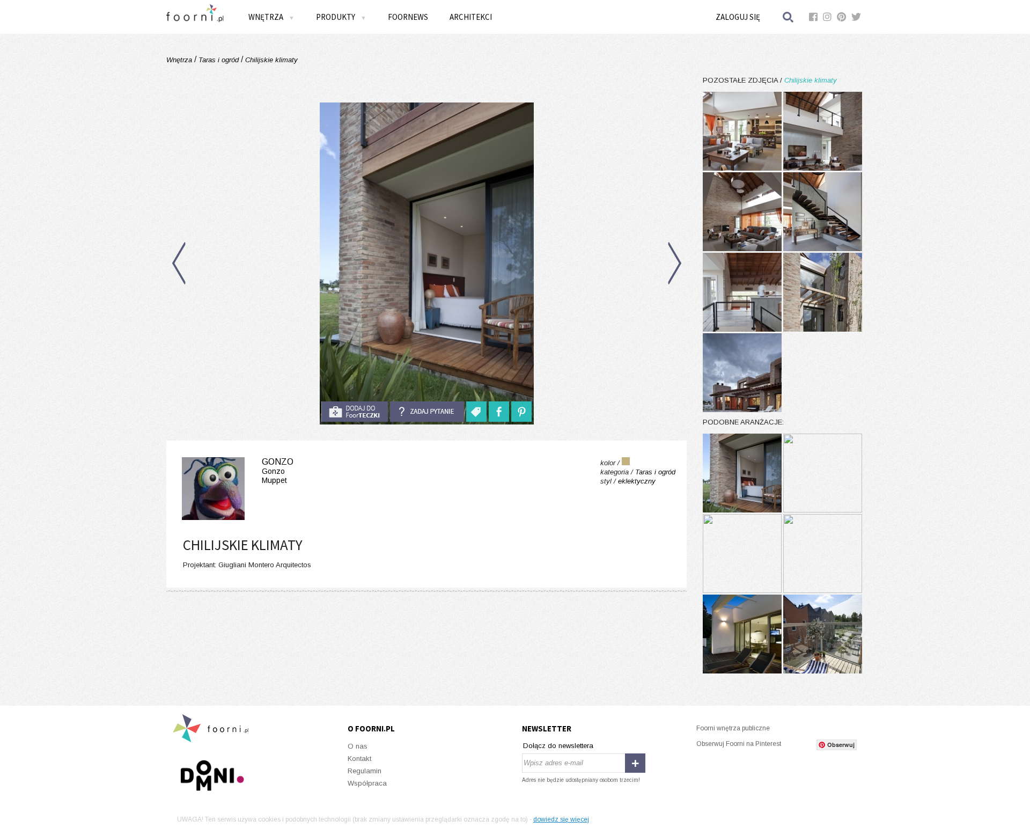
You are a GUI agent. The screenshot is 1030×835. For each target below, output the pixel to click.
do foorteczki (354, 411)
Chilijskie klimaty (270, 60)
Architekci (471, 17)
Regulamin (364, 771)
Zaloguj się (738, 17)
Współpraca (367, 783)
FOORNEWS (408, 17)
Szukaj (788, 17)
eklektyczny (637, 481)
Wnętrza (180, 60)
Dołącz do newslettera (558, 746)
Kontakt (359, 759)
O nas (357, 746)
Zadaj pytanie (427, 411)
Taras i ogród (218, 60)
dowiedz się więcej (561, 819)
